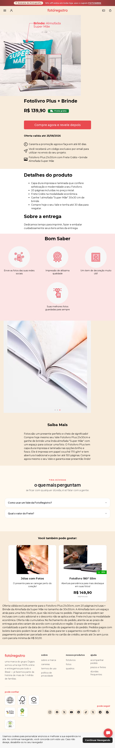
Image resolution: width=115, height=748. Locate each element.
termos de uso (48, 668)
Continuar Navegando (97, 740)
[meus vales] (103, 10)
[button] (55, 410)
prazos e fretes (98, 667)
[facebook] (57, 712)
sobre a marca (48, 660)
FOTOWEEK (94, 3)
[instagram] (50, 712)
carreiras (45, 664)
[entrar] (11, 10)
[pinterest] (78, 712)
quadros (70, 668)
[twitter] (64, 712)
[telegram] (100, 712)
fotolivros (70, 660)
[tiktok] (86, 712)
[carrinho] (110, 10)
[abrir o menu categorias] (4, 10)
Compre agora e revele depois (57, 125)
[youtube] (71, 712)
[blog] (107, 712)
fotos (68, 664)
